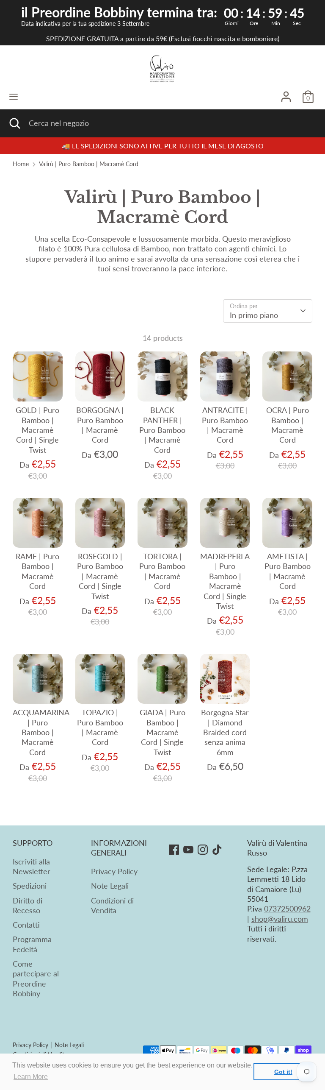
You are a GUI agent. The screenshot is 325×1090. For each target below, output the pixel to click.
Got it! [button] (283, 1071)
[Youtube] (188, 850)
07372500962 (287, 908)
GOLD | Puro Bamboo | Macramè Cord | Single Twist (37, 429)
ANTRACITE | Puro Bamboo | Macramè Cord (225, 424)
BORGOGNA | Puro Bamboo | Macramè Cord (100, 424)
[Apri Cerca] (14, 123)
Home (21, 164)
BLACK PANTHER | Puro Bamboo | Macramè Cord (162, 429)
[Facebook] (174, 850)
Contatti (26, 924)
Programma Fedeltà (32, 943)
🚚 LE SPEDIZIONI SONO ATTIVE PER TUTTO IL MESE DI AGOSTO (163, 146)
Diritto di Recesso (27, 905)
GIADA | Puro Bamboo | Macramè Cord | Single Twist (162, 732)
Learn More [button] (31, 1076)
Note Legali (110, 885)
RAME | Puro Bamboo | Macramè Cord (37, 571)
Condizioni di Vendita (112, 905)
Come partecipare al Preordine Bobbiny (36, 978)
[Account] (286, 93)
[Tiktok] (217, 850)
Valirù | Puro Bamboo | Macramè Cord (88, 164)
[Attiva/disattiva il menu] (13, 96)
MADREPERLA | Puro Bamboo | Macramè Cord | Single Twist (225, 581)
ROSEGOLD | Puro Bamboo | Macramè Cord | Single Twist (100, 576)
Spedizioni (30, 885)
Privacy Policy (114, 871)
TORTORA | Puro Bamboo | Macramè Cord (162, 571)
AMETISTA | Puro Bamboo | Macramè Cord (287, 571)
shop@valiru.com (279, 918)
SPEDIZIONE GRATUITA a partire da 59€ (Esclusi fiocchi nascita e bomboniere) (162, 38)
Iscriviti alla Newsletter (31, 866)
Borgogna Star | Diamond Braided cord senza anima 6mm (225, 732)
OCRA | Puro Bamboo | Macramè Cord (287, 424)
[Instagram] (203, 850)
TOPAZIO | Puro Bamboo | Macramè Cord (100, 727)
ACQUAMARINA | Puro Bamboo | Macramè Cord (41, 732)
